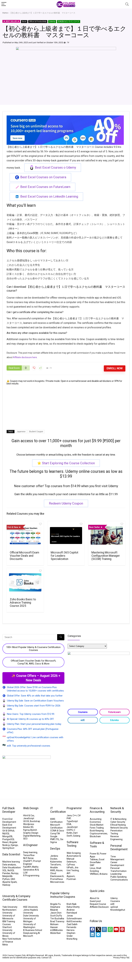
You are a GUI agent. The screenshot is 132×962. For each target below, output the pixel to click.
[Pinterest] (122, 929)
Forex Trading (97, 827)
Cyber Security (117, 822)
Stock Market (96, 825)
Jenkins (54, 856)
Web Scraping (74, 853)
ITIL (57, 839)
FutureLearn (114, 712)
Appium (71, 876)
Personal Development (118, 847)
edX (83, 720)
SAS (13, 879)
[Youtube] (116, 929)
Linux (92, 868)
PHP (69, 818)
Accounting (95, 819)
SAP (92, 865)
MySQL (6, 833)
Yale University (9, 907)
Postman (71, 879)
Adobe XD (28, 827)
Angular (13, 842)
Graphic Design (30, 833)
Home (5, 13)
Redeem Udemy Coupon (66, 503)
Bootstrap (35, 821)
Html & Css (28, 815)
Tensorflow (29, 855)
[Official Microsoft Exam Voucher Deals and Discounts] (25, 536)
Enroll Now (115, 368)
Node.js (6, 845)
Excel (24, 21)
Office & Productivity (37, 21)
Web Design (30, 808)
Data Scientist (11, 854)
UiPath (70, 867)
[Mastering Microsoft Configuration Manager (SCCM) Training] (107, 536)
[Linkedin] (92, 934)
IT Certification (58, 809)
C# (79, 815)
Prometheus (56, 879)
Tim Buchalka (57, 918)
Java (69, 815)
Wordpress (28, 824)
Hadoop (6, 885)
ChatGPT (27, 861)
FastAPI (27, 867)
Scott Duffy (56, 915)
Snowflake (95, 862)
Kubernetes (56, 861)
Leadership (116, 874)
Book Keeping (97, 830)
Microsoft (28, 936)
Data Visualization (11, 867)
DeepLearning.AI (31, 933)
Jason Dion (55, 912)
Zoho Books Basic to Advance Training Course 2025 (23, 602)
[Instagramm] (104, 929)
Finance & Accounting (97, 809)
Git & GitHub (8, 830)
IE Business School (32, 930)
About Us (94, 898)
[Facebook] (92, 929)
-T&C (128, 958)
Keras (31, 858)
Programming (75, 808)
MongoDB (7, 836)
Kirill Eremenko (74, 921)
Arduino (103, 874)
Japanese (21, 431)
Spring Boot (8, 848)
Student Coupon (36, 431)
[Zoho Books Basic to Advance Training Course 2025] (25, 582)
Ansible (54, 867)
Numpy (14, 873)
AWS (52, 870)
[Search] (127, 4)
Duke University (31, 915)
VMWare (94, 874)
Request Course (98, 904)
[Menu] (4, 4)
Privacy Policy (119, 958)
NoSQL (11, 870)
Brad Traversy (57, 921)
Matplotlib (7, 876)
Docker (53, 858)
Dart (75, 833)
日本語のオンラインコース (68, 21)
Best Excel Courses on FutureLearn (45, 187)
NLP (25, 858)
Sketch (33, 830)
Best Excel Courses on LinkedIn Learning (49, 196)
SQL (4, 870)
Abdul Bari (55, 933)
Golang (76, 835)
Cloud (53, 873)
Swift (69, 835)
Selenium (71, 861)
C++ (75, 815)
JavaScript (28, 818)
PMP (52, 839)
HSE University (30, 907)
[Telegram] (98, 934)
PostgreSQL (8, 839)
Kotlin (69, 833)
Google (53, 836)
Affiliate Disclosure (99, 907)
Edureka (114, 720)
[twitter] (98, 929)
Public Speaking (118, 877)
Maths (35, 867)
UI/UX (26, 821)
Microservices (57, 882)
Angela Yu (55, 904)
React (5, 842)
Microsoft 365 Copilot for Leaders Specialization (64, 556)
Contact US (46, 958)
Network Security (119, 827)
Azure (59, 870)
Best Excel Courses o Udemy (55, 167)
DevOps (55, 848)
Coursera (82, 712)
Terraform (55, 864)
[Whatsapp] (110, 929)
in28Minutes (56, 930)
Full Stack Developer (8, 809)
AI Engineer (30, 845)
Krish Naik (71, 904)
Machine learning (11, 861)
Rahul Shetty (73, 907)
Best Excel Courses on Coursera (43, 177)
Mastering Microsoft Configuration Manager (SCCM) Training (105, 556)
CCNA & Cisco (57, 830)
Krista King (72, 939)
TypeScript (72, 821)
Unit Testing (73, 870)
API (68, 873)
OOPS (70, 830)
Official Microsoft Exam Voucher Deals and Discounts (24, 556)
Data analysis (9, 864)
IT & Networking (118, 819)
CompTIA (55, 833)
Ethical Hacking (118, 825)
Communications (119, 879)
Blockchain (95, 836)
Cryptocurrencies (98, 833)
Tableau (94, 859)
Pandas (6, 873)
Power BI (94, 853)
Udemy (52, 21)
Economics (95, 822)
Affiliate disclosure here (25, 357)
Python (6, 879)
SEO (25, 838)
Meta (5, 944)
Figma (26, 830)
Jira (76, 867)
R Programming (31, 875)
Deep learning (30, 852)
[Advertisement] (66, 407)
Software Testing (72, 843)
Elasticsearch (57, 876)
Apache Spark (9, 882)
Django (14, 845)
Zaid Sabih (72, 924)
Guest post (95, 901)
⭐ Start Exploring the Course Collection (66, 463)
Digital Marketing (31, 835)
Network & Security (117, 809)
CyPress (71, 864)
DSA (69, 824)
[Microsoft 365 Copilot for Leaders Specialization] (66, 536)
